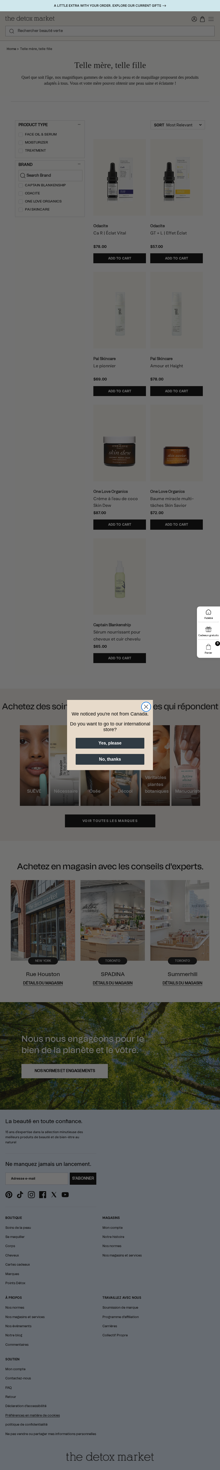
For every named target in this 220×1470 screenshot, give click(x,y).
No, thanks (110, 759)
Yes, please (110, 743)
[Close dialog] (146, 706)
